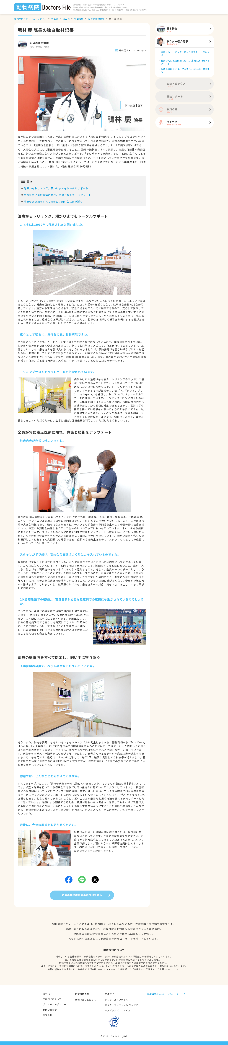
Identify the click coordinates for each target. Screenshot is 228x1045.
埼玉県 (54, 18)
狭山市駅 (79, 18)
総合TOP (47, 993)
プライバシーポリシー (54, 1004)
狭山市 (66, 18)
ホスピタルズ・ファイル (118, 1010)
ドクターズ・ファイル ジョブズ (121, 1005)
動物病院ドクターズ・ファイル (30, 18)
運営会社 (47, 1014)
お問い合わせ (50, 1009)
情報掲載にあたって (85, 999)
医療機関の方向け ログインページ (165, 994)
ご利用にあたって (52, 998)
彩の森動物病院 (96, 18)
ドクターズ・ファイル (116, 999)
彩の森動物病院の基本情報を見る (82, 895)
